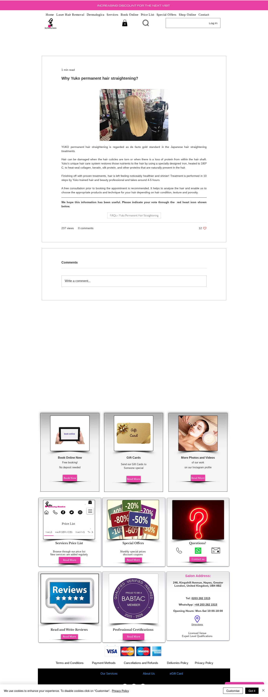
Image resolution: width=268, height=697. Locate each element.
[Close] (263, 691)
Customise (233, 691)
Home (91, 673)
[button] (125, 23)
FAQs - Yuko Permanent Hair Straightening (134, 215)
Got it (252, 691)
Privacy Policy (204, 663)
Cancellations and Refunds (141, 663)
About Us (149, 673)
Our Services (109, 673)
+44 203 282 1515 (205, 604)
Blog (163, 673)
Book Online (129, 673)
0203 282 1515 (200, 598)
